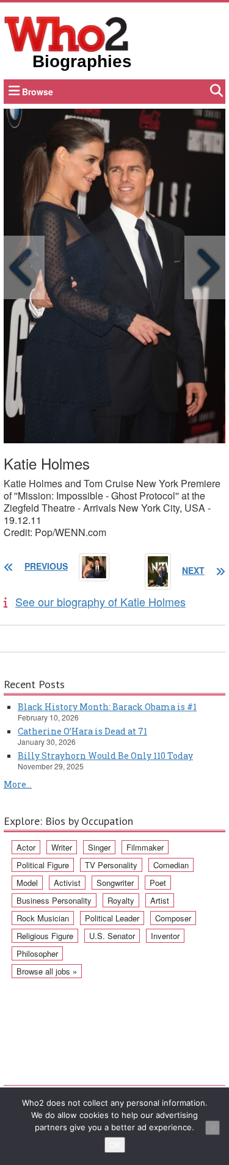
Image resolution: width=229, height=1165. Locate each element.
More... (18, 784)
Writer (61, 847)
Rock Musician (42, 918)
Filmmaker (145, 847)
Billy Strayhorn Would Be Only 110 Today (105, 755)
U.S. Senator (112, 936)
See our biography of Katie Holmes (100, 601)
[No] (212, 1127)
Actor (25, 847)
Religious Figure (44, 936)
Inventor (165, 936)
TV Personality (111, 865)
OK (114, 1145)
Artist (159, 900)
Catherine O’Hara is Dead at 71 (82, 731)
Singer (99, 847)
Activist (67, 882)
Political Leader (112, 918)
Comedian (171, 865)
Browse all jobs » (46, 971)
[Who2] (66, 33)
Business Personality (54, 900)
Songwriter (115, 882)
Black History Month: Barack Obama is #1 (107, 707)
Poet (158, 882)
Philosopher (37, 953)
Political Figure (42, 865)
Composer (173, 918)
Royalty (120, 900)
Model (27, 882)
